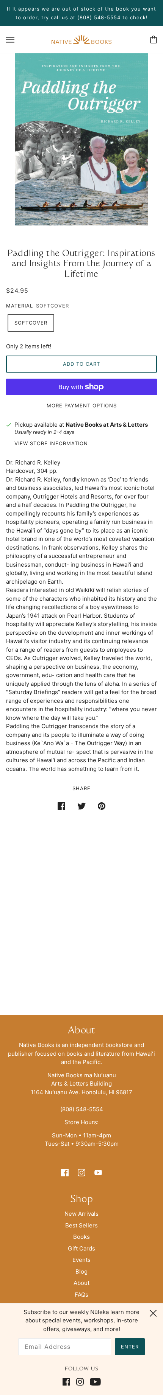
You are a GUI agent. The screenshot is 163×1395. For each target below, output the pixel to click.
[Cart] (153, 39)
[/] (81, 38)
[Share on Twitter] (81, 805)
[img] (64, 1172)
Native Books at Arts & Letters (107, 424)
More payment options (82, 405)
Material (19, 306)
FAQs (81, 1294)
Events (81, 1259)
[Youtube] (94, 1382)
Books (81, 1236)
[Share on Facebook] (61, 805)
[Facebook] (68, 1382)
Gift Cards (81, 1248)
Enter (130, 1347)
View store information (51, 443)
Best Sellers (81, 1225)
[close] (153, 1312)
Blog (81, 1271)
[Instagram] (80, 1382)
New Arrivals (81, 1213)
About (81, 1282)
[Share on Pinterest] (101, 805)
